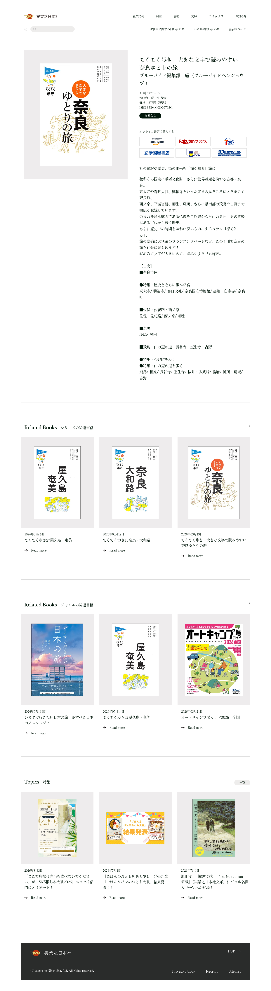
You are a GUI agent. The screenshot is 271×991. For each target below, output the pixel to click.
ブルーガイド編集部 (159, 75)
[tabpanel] (57, 495)
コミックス (216, 16)
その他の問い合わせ (207, 29)
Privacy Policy (183, 971)
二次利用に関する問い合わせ (166, 29)
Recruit (212, 971)
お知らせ (241, 16)
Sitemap (235, 971)
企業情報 (138, 16)
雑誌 (159, 16)
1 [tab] (249, 426)
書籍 (176, 16)
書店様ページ (237, 29)
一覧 (242, 782)
